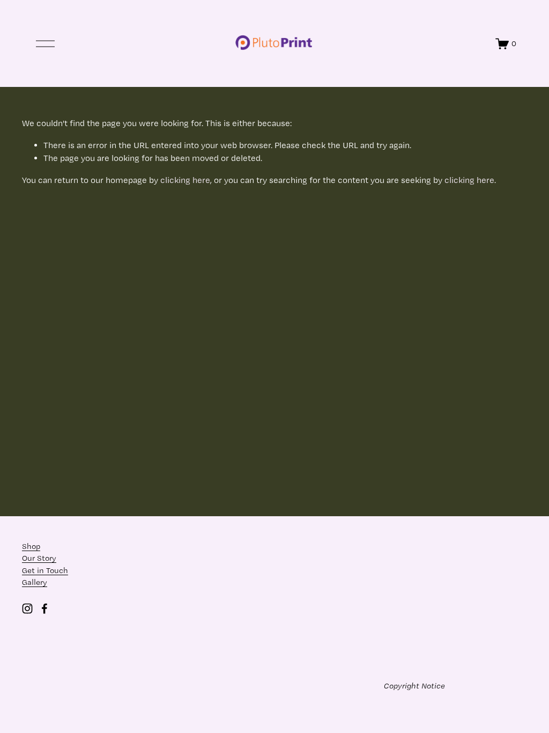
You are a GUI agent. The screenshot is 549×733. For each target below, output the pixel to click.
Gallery (34, 582)
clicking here (185, 180)
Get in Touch (45, 570)
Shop (31, 546)
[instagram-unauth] (27, 608)
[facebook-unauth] (44, 608)
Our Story (39, 558)
